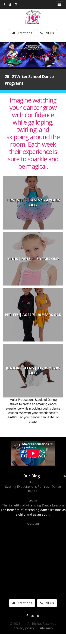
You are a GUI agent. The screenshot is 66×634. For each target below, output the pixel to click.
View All (33, 524)
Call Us (48, 33)
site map (46, 628)
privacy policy (23, 628)
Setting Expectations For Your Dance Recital (33, 488)
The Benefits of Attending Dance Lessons (33, 505)
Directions (23, 33)
